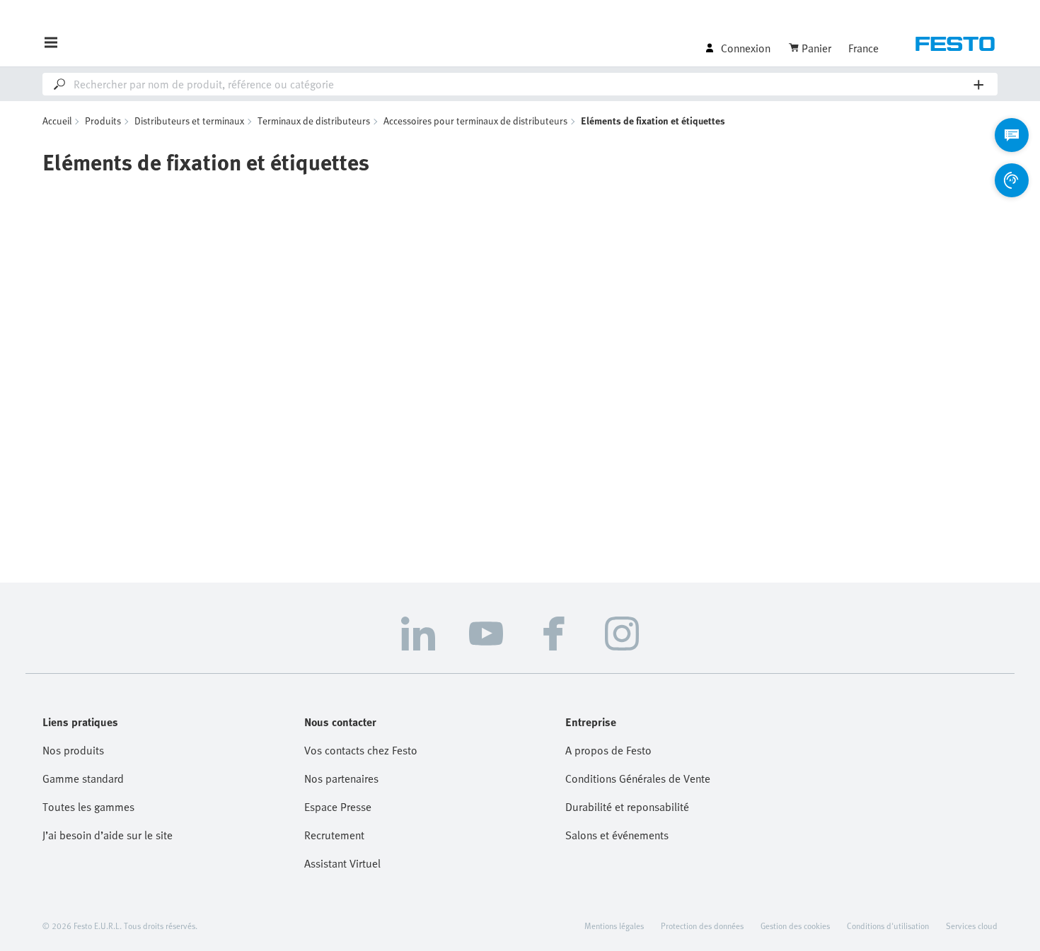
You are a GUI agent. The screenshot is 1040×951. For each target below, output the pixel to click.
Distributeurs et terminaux (189, 120)
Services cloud (972, 925)
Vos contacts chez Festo (360, 750)
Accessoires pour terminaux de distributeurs (475, 120)
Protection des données (702, 925)
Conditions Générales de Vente (637, 778)
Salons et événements (617, 835)
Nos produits (73, 750)
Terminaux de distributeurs (314, 120)
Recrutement (334, 835)
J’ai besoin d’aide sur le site (107, 835)
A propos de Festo (608, 750)
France (863, 48)
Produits (103, 120)
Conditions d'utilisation (888, 925)
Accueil (56, 120)
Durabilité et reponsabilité (627, 806)
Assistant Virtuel (342, 863)
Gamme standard (83, 778)
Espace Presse (337, 806)
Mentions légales (614, 925)
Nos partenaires (341, 778)
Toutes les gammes (88, 806)
